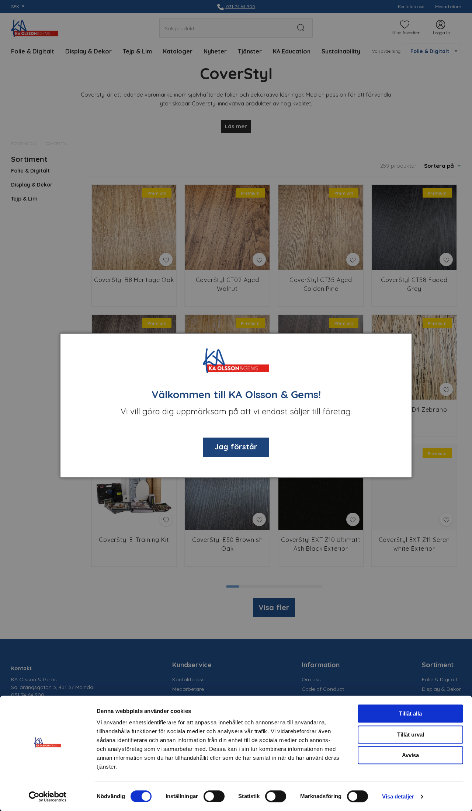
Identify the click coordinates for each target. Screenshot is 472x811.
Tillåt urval (410, 734)
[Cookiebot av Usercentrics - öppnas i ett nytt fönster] (47, 796)
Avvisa (410, 755)
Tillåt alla (410, 713)
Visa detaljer (398, 796)
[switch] (214, 796)
